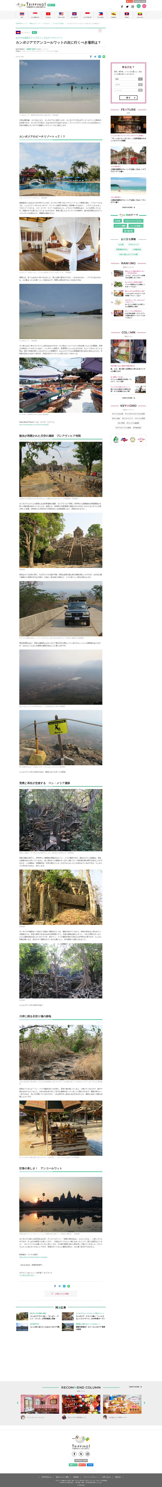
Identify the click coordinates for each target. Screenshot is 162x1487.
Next (144, 1402)
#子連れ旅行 (137, 428)
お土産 (121, 244)
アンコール (27, 51)
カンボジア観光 (53, 51)
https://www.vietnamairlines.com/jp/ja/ (33, 1257)
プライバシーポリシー (90, 1477)
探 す (128, 98)
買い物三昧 (128, 231)
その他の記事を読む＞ (27, 1275)
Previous (17, 1402)
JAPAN (90, 1465)
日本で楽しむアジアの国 (128, 254)
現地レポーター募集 (62, 1477)
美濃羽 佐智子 (31, 49)
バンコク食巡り (136, 226)
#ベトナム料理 (140, 418)
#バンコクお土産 (117, 414)
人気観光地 (137, 249)
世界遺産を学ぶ (122, 249)
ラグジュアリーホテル (133, 221)
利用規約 (76, 1477)
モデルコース (133, 244)
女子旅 (117, 221)
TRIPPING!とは (46, 1477)
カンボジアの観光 (58, 23)
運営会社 (118, 1477)
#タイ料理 (121, 423)
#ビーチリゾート (127, 418)
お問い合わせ (106, 1477)
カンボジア (46, 23)
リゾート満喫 (120, 226)
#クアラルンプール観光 (123, 428)
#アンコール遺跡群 (133, 423)
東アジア (129, 1)
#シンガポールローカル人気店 (135, 414)
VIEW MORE (127, 207)
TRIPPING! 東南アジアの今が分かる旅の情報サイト (31, 5)
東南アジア (51, 5)
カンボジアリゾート (39, 51)
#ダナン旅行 (116, 418)
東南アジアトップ (35, 23)
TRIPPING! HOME (139, 1)
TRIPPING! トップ (21, 23)
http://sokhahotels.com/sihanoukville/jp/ (34, 425)
